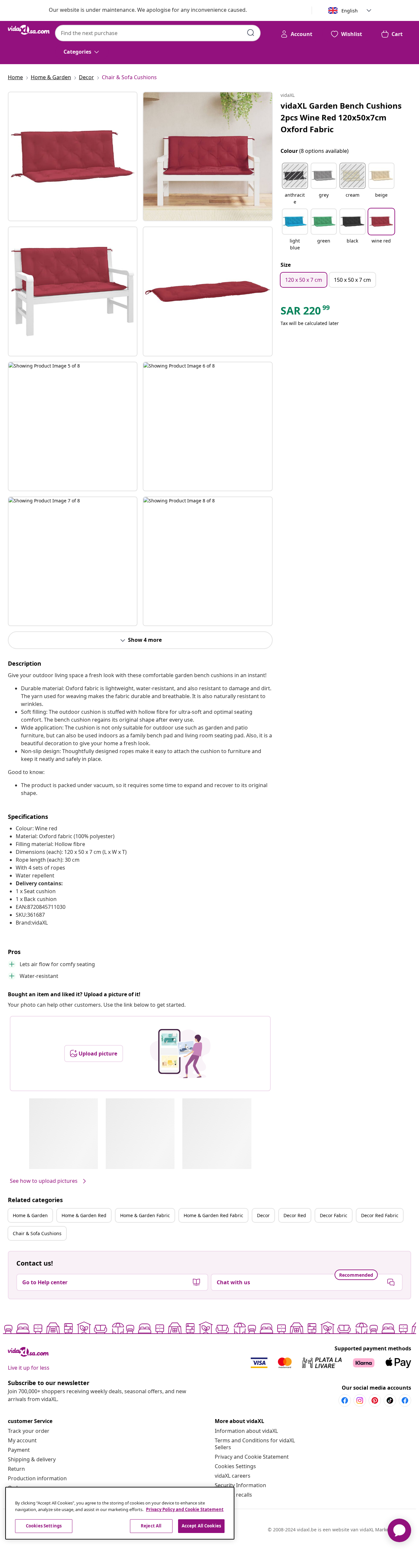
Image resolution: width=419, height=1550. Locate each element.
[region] (119, 1513)
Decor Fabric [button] (333, 1215)
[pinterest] (375, 1400)
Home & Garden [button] (30, 1215)
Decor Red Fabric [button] (379, 1215)
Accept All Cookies (201, 1526)
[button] (295, 184)
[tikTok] (390, 1400)
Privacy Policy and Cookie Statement (185, 1509)
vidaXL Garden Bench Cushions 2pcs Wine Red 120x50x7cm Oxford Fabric (341, 117)
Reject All (151, 1526)
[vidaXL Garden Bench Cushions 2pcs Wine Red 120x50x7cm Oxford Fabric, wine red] (73, 156)
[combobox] (158, 33)
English (349, 11)
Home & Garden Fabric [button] (145, 1215)
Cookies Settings (235, 1466)
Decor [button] (263, 1215)
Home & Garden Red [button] (84, 1215)
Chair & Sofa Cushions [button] (37, 1233)
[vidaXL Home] (29, 30)
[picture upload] (180, 1053)
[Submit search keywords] (251, 32)
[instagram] (359, 1400)
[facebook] (344, 1400)
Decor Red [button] (294, 1215)
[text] (306, 312)
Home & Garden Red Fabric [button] (213, 1215)
